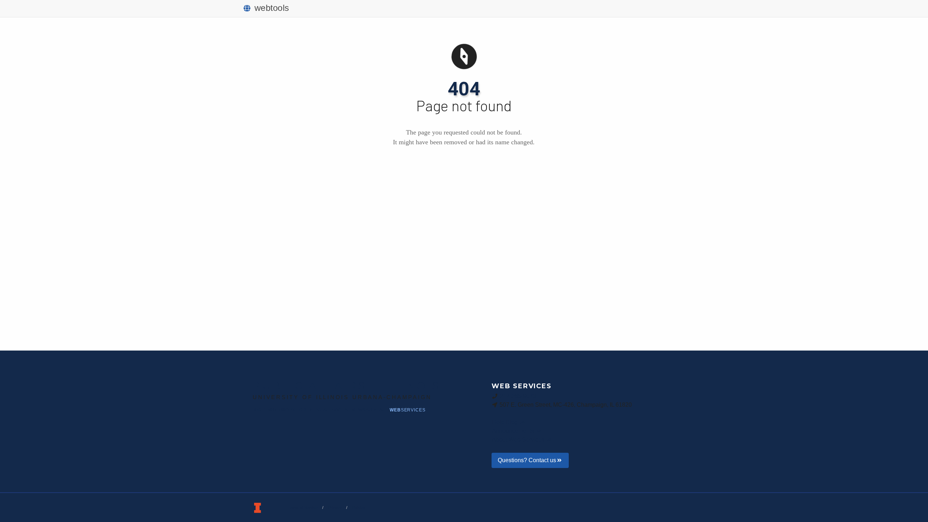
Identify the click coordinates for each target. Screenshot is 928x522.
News (369, 410)
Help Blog (505, 422)
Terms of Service (302, 507)
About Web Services (519, 439)
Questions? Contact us (527, 460)
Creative (323, 410)
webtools (271, 8)
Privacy (334, 507)
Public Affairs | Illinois (346, 386)
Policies (358, 507)
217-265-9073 (518, 396)
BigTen (274, 410)
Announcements (513, 431)
